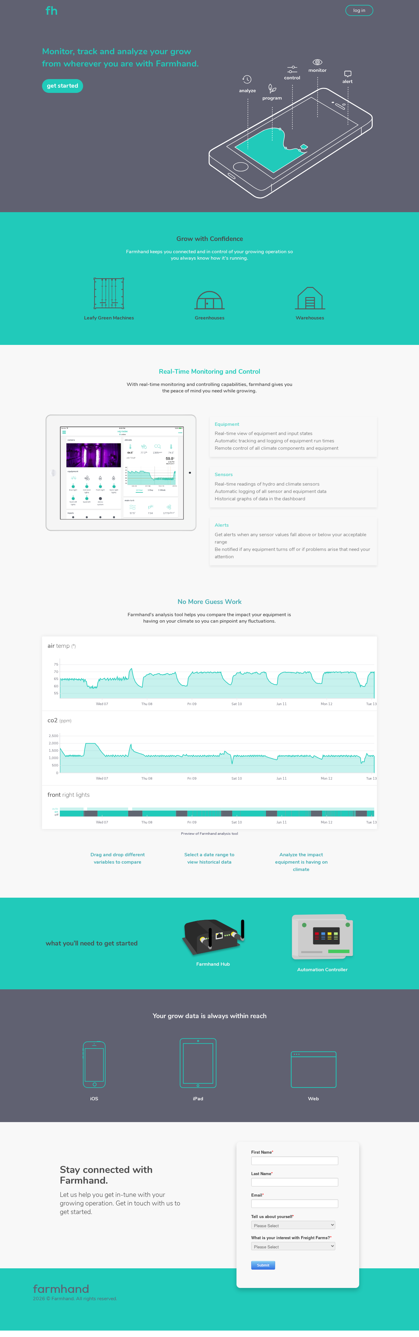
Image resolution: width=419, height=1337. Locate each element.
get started (62, 86)
